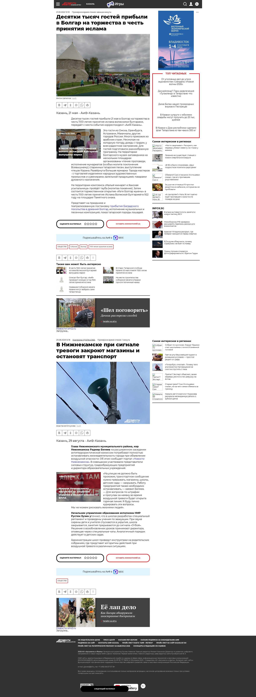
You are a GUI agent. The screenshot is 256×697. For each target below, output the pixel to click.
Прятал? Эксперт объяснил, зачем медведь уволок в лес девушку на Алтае (181, 376)
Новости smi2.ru (66, 328)
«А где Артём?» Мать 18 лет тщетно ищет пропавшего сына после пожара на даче (181, 196)
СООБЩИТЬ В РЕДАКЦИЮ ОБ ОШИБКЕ (149, 646)
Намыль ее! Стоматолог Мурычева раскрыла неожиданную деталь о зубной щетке (181, 396)
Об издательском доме (89, 640)
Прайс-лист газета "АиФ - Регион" (137, 643)
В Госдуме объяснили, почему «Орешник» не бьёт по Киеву (178, 242)
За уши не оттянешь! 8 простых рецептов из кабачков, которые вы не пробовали (182, 186)
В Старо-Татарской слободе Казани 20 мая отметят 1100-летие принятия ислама (131, 270)
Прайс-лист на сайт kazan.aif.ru (171, 643)
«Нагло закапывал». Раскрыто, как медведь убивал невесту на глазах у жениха (181, 147)
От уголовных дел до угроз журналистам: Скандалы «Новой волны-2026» (176, 82)
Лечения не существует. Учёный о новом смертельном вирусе (180, 156)
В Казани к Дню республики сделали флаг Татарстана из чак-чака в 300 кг (176, 129)
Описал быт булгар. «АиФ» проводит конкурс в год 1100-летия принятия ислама (82, 279)
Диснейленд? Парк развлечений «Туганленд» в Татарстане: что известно (176, 93)
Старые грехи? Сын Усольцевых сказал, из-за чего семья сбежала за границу (181, 386)
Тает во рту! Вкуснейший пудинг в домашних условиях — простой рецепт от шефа (181, 357)
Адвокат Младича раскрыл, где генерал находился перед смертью (180, 233)
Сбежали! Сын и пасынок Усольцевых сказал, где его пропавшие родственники (182, 177)
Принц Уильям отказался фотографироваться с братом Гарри (181, 252)
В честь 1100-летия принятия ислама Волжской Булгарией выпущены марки (82, 270)
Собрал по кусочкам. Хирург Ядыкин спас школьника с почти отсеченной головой (182, 347)
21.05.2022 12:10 (63, 12)
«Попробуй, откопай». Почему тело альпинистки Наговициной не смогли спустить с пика (181, 366)
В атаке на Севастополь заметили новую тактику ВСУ (179, 213)
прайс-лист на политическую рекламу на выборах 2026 (104, 646)
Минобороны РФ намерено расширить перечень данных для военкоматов (179, 224)
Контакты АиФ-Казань (108, 643)
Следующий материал (104, 689)
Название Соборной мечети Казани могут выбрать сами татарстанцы (82, 289)
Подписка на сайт (86, 643)
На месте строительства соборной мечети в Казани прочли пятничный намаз (128, 279)
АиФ (74, 98)
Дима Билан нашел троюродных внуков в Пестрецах (176, 105)
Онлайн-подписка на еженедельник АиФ (160, 640)
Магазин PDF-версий (127, 640)
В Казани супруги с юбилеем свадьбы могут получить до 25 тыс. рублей (176, 117)
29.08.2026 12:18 (63, 340)
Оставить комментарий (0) (128, 224)
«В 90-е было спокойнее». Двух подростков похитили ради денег (180, 166)
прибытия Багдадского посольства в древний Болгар (105, 208)
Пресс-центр (109, 640)
